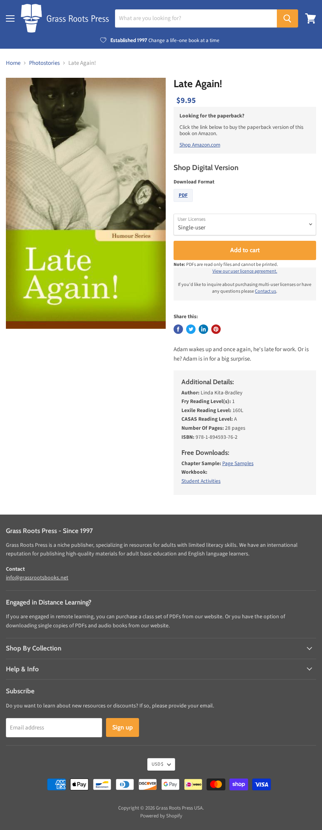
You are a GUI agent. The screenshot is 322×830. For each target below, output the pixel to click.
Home (13, 63)
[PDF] (184, 204)
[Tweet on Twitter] (191, 329)
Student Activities (201, 481)
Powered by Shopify (161, 815)
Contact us (265, 291)
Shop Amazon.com (199, 144)
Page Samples (238, 463)
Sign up (122, 727)
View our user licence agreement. (244, 271)
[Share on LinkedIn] (203, 329)
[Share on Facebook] (178, 329)
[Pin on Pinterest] (216, 329)
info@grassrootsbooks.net (37, 578)
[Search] (287, 18)
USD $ (157, 764)
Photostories (44, 63)
